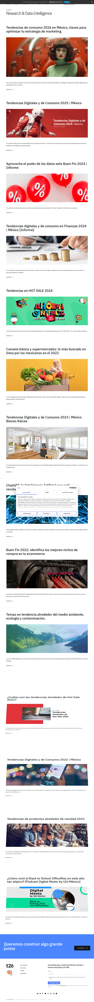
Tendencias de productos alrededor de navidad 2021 (46, 804)
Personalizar (46, 513)
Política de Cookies (34, 999)
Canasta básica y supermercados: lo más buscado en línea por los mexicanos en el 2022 (46, 351)
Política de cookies (61, 509)
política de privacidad (62, 985)
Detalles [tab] (47, 492)
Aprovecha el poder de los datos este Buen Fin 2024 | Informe (46, 166)
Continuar (67, 2)
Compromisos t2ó (42, 999)
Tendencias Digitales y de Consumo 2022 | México (44, 743)
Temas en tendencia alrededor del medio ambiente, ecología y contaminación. (45, 616)
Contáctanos (81, 948)
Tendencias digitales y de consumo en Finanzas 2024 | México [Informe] (46, 228)
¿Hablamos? (23, 973)
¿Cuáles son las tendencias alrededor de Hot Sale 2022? (43, 681)
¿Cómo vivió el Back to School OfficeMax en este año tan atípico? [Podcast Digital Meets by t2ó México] (45, 867)
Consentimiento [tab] (26, 492)
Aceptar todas (66, 513)
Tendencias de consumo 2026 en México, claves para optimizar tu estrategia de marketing (46, 29)
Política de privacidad (26, 999)
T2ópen (22, 970)
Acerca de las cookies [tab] (67, 492)
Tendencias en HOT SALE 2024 (29, 290)
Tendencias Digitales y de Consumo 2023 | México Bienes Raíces (44, 419)
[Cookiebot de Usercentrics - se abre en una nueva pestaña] (70, 488)
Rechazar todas (27, 513)
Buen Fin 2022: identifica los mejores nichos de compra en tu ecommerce (42, 552)
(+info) (66, 985)
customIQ (50, 999)
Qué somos (23, 968)
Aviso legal (18, 999)
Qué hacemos (23, 965)
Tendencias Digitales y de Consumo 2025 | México (44, 103)
